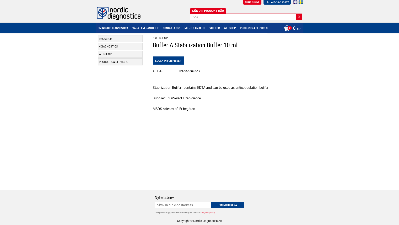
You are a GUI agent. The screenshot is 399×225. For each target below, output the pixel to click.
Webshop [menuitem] (230, 28)
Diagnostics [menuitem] (109, 46)
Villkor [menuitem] (214, 28)
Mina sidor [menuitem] (252, 2)
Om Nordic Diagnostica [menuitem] (113, 28)
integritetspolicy (208, 212)
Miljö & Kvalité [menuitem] (195, 28)
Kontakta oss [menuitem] (171, 28)
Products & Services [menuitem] (253, 28)
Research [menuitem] (105, 39)
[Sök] (299, 17)
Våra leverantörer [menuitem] (145, 28)
